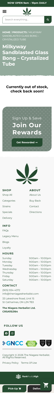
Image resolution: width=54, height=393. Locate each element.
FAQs (5, 230)
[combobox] (23, 19)
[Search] (47, 19)
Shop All (7, 194)
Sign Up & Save (27, 118)
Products (19, 32)
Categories (8, 200)
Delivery (7, 218)
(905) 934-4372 (11, 290)
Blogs (5, 242)
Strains (6, 206)
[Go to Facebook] (6, 333)
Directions (35, 212)
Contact (34, 206)
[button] (4, 11)
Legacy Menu (10, 236)
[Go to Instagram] (12, 333)
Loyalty (6, 247)
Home (6, 32)
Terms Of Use (29, 362)
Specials (7, 212)
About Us (35, 194)
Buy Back (35, 200)
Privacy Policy (10, 362)
